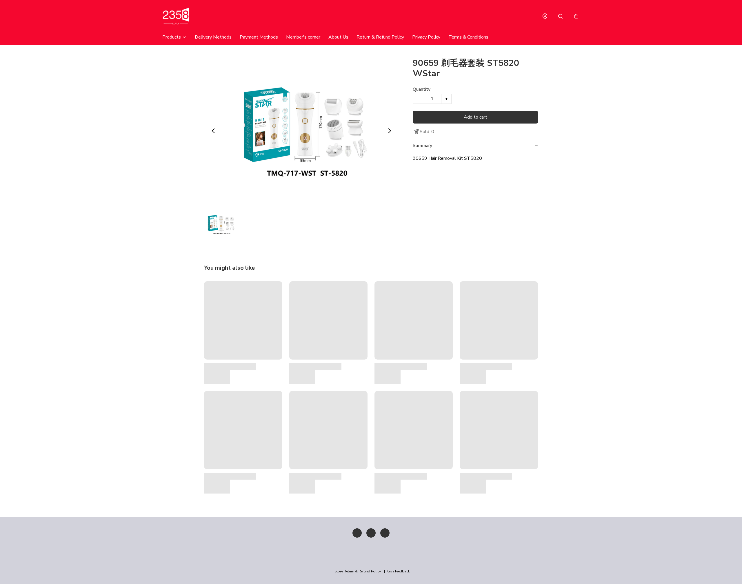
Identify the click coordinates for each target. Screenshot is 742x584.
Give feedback (398, 571)
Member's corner (303, 37)
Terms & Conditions (468, 37)
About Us (338, 37)
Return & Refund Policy (380, 37)
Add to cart (475, 117)
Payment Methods (259, 37)
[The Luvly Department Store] (185, 16)
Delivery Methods (213, 37)
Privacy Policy (426, 37)
